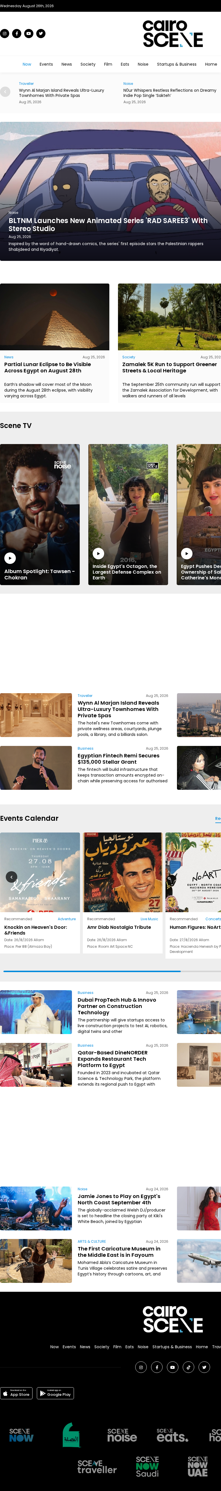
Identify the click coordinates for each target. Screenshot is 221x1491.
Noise (143, 64)
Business (86, 748)
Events (46, 64)
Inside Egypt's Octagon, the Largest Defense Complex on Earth (127, 572)
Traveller (85, 695)
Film (108, 64)
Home (211, 64)
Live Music (149, 919)
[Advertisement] (144, 642)
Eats (125, 64)
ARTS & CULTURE (92, 1241)
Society (88, 64)
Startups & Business (177, 64)
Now (27, 64)
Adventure (67, 919)
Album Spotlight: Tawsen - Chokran (39, 574)
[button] (5, 92)
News (67, 64)
